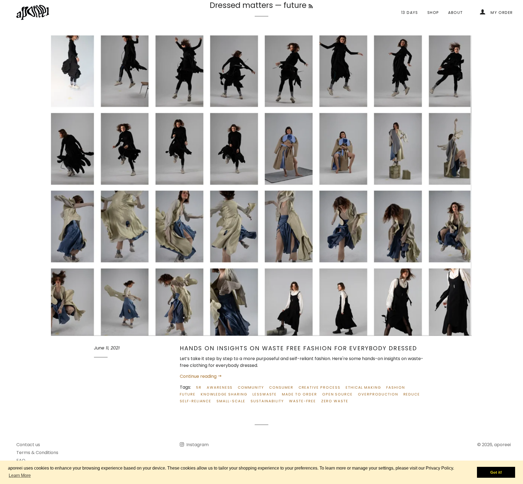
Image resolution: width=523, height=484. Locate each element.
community (251, 387)
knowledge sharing (224, 394)
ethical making (363, 387)
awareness (220, 387)
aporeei (502, 445)
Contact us (28, 445)
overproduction (378, 394)
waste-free (302, 401)
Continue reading (199, 376)
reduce (411, 394)
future (188, 394)
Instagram (197, 445)
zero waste (335, 401)
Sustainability (267, 401)
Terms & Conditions (37, 452)
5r (199, 387)
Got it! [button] (496, 472)
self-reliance (195, 401)
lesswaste (265, 394)
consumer (281, 387)
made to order (299, 394)
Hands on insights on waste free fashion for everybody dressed (298, 348)
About (455, 12)
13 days (409, 12)
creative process (319, 387)
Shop (433, 12)
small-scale (231, 401)
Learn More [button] (20, 475)
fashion (395, 387)
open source (337, 394)
